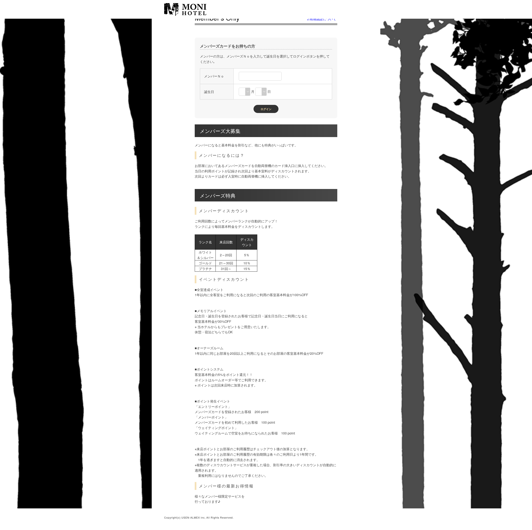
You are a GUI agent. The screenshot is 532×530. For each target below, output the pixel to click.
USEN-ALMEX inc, (193, 517)
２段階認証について (321, 18)
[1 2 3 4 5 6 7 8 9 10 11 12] (244, 91)
